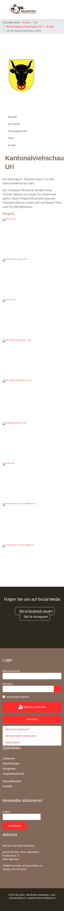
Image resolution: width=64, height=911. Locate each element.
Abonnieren (14, 825)
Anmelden (32, 719)
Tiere (11, 138)
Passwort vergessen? (17, 729)
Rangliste (9, 214)
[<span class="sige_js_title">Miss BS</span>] (32, 238)
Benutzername (11, 671)
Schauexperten (17, 131)
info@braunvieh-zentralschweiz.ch (22, 865)
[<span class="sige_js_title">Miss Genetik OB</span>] (32, 278)
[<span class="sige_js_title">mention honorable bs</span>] (32, 564)
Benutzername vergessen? (20, 735)
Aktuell (12, 117)
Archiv (12, 145)
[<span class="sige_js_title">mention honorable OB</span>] (32, 523)
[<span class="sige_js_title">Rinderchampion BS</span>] (32, 359)
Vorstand (14, 124)
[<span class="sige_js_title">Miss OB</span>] (32, 318)
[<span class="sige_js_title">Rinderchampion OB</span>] (32, 399)
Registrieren (12, 742)
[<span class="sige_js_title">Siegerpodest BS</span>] (32, 442)
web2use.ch (49, 898)
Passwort (8, 683)
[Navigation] (53, 8)
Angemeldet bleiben (18, 696)
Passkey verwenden (34, 707)
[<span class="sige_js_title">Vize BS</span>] (32, 482)
